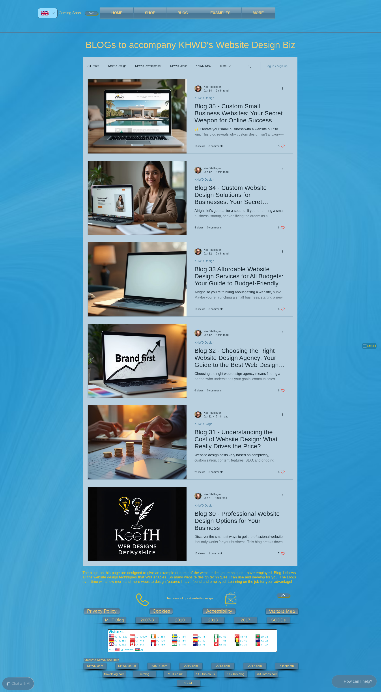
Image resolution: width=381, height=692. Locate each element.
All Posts (93, 65)
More (223, 65)
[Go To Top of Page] (283, 595)
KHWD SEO (203, 65)
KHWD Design (117, 65)
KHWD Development (148, 65)
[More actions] (284, 88)
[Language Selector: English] (48, 13)
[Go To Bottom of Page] (91, 13)
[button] (249, 66)
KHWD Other (178, 65)
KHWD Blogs (203, 424)
